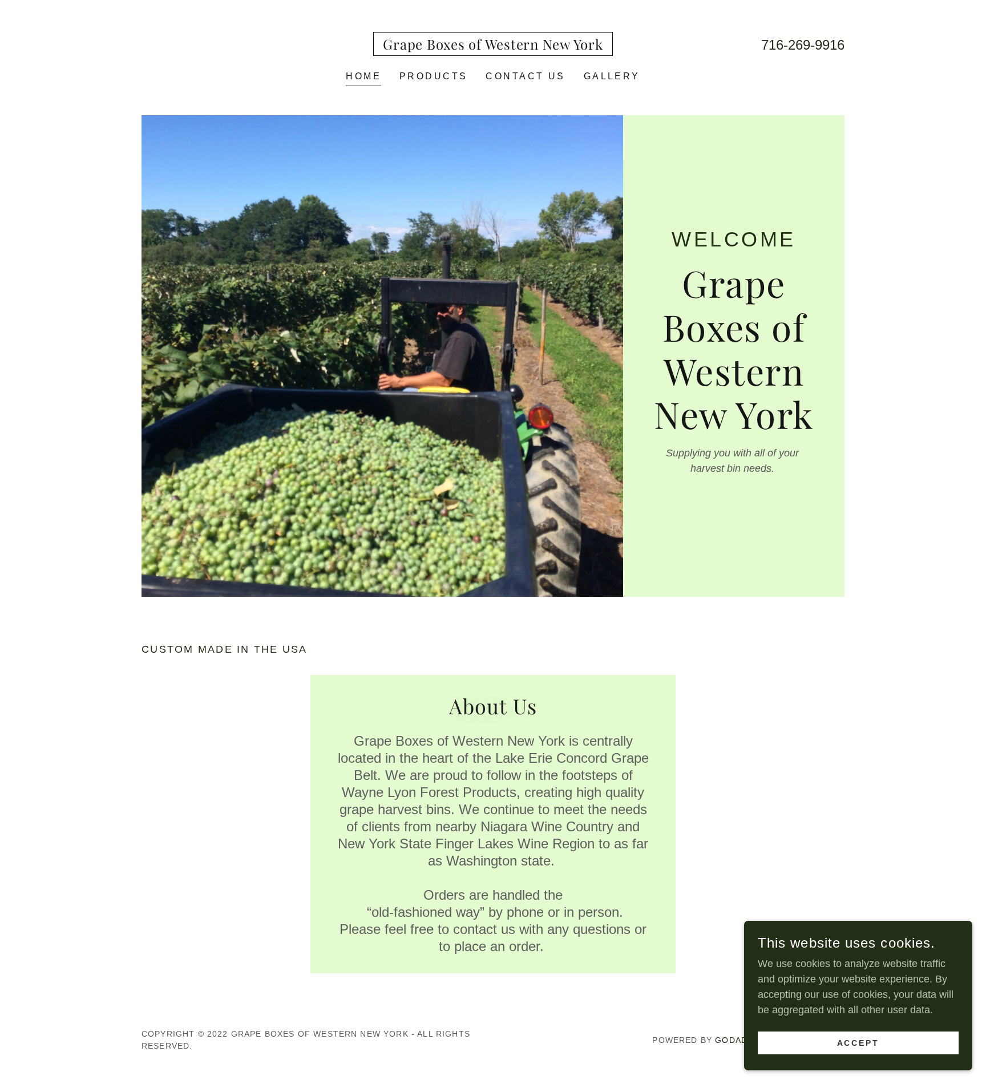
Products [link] (433, 76)
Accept (858, 1042)
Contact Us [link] (525, 76)
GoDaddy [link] (737, 1040)
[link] (492, 46)
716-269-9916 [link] (802, 44)
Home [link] (363, 76)
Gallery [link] (612, 76)
